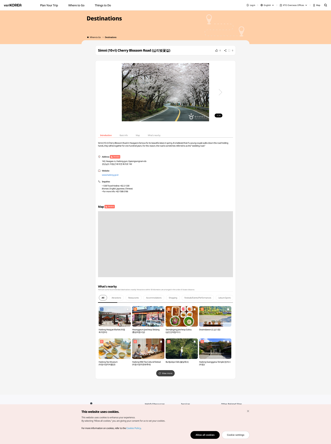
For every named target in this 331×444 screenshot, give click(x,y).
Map (138, 135)
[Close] (248, 411)
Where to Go (95, 37)
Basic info (124, 135)
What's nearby (154, 135)
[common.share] (225, 50)
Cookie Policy (133, 428)
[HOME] (88, 37)
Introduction (105, 135)
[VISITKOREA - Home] (12, 5)
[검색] (325, 5)
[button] (220, 92)
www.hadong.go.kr (110, 174)
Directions (116, 157)
